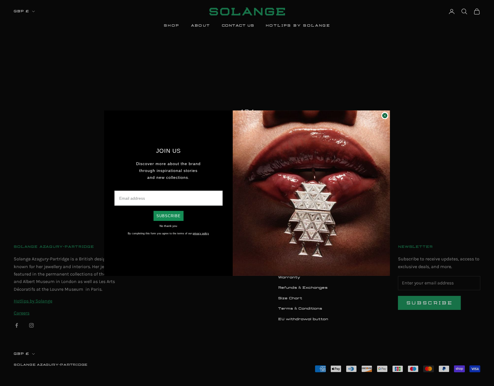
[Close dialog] (385, 115)
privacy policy (201, 233)
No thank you (168, 225)
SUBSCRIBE (168, 216)
